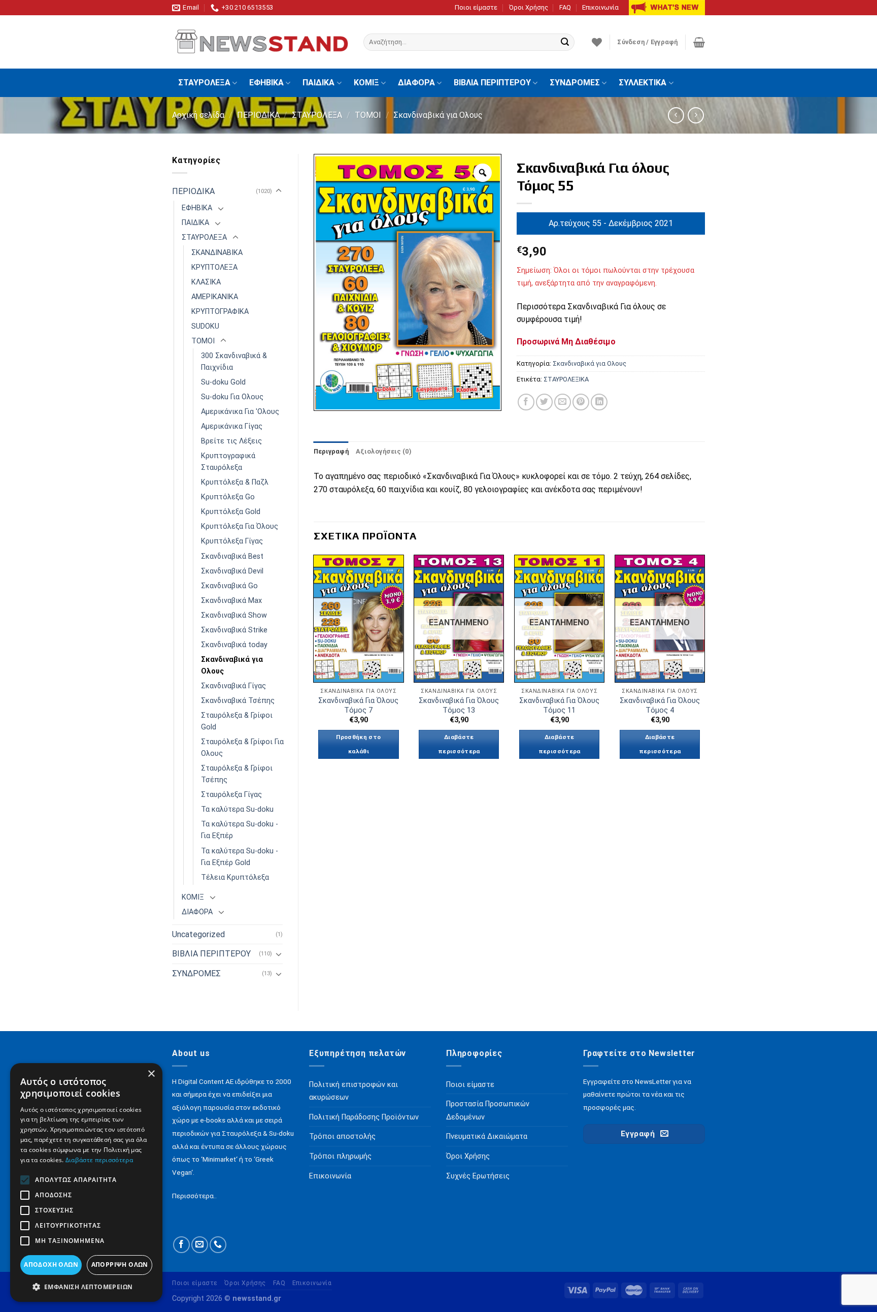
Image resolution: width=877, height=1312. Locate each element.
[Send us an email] (199, 1244)
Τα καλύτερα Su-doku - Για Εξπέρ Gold (239, 857)
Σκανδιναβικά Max (231, 600)
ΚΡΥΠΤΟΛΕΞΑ (214, 267)
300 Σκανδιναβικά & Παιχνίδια (234, 361)
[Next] (704, 666)
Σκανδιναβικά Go (229, 586)
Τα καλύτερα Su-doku (237, 809)
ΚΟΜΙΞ (366, 82)
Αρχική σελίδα (198, 115)
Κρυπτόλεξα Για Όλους (239, 526)
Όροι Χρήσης (528, 7)
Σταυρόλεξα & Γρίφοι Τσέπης (237, 774)
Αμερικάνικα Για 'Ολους (240, 411)
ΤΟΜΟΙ (368, 115)
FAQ (565, 7)
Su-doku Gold (223, 382)
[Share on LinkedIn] (599, 402)
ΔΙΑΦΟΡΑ (416, 82)
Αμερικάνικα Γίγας (231, 426)
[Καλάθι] (699, 42)
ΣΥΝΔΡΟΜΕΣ (575, 82)
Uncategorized (198, 934)
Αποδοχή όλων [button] (51, 1264)
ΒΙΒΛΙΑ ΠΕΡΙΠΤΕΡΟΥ (492, 82)
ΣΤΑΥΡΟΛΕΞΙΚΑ (566, 379)
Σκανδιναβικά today (234, 645)
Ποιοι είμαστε (476, 7)
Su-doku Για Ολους (232, 397)
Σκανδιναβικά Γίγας (233, 686)
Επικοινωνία (600, 7)
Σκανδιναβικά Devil (232, 571)
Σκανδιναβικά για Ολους (438, 115)
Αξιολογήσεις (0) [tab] (384, 451)
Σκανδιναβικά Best (232, 556)
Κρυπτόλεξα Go (228, 497)
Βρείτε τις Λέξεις (231, 441)
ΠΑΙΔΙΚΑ (318, 82)
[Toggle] (279, 191)
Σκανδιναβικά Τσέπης (238, 700)
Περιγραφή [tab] (331, 451)
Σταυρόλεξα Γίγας (231, 794)
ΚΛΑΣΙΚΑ (206, 282)
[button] (86, 1287)
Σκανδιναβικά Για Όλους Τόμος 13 (459, 705)
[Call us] (218, 1244)
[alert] (86, 1182)
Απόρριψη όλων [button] (119, 1264)
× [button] (151, 1074)
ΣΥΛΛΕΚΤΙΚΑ (642, 82)
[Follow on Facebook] (181, 1244)
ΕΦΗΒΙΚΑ (266, 82)
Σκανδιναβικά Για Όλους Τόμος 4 (660, 705)
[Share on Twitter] (544, 402)
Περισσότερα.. (194, 1196)
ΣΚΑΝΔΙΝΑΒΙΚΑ (217, 252)
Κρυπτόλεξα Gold (230, 511)
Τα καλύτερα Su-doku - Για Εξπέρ (239, 830)
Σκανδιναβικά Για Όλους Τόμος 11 (559, 705)
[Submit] (565, 42)
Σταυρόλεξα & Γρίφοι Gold (237, 721)
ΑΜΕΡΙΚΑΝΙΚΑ (214, 297)
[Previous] (314, 666)
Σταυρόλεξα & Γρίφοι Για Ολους (242, 748)
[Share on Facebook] (526, 402)
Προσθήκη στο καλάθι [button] (358, 744)
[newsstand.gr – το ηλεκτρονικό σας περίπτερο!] (260, 42)
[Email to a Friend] (562, 402)
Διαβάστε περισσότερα (459, 744)
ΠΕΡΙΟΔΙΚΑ (258, 115)
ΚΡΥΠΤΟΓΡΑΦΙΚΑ (220, 311)
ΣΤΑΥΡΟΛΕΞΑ (204, 82)
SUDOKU (205, 326)
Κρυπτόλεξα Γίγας (232, 541)
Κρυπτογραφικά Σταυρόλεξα (228, 462)
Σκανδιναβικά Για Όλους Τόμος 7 (358, 705)
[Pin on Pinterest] (580, 402)
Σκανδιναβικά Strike (234, 630)
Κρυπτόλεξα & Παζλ (234, 482)
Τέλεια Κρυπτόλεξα (235, 877)
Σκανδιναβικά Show (234, 615)
